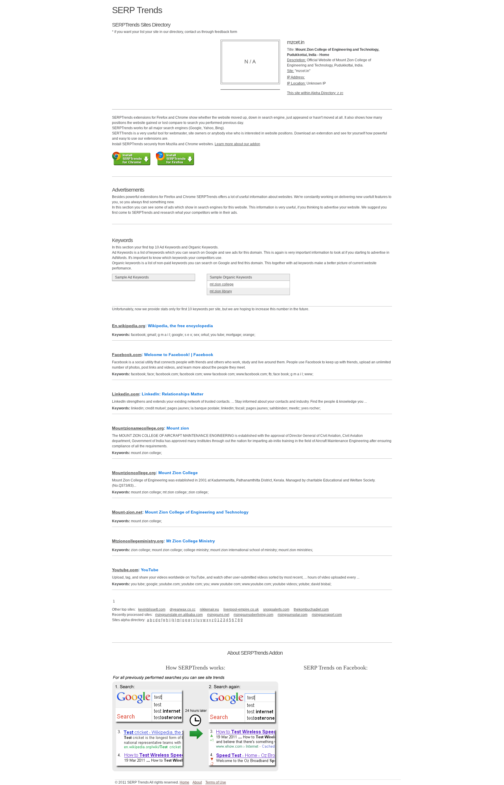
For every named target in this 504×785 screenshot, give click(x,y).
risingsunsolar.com (292, 615)
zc (341, 93)
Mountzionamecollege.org (138, 428)
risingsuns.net (218, 615)
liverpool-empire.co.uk (241, 609)
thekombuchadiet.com (311, 609)
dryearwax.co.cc (182, 609)
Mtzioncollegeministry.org (138, 541)
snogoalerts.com (276, 609)
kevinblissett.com (151, 609)
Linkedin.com (125, 394)
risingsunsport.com (327, 615)
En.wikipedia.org (128, 325)
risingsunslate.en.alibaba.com (179, 615)
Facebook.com (126, 354)
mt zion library (221, 291)
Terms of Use (215, 782)
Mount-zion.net (127, 512)
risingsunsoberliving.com (253, 615)
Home (184, 782)
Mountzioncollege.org (134, 472)
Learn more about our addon (237, 144)
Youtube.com (125, 569)
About (197, 782)
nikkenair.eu (209, 609)
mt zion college (222, 284)
